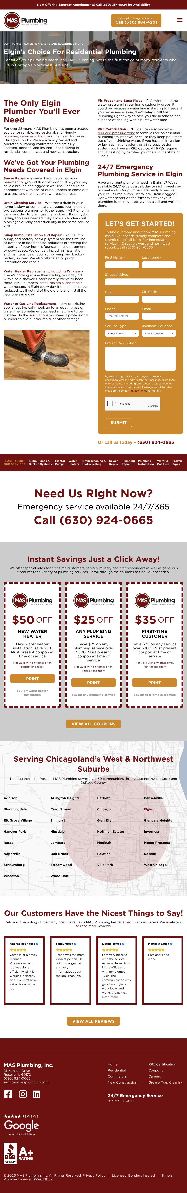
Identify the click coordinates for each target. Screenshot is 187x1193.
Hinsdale (57, 831)
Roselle (150, 854)
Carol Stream (61, 809)
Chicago (104, 809)
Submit (119, 422)
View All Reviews (93, 1021)
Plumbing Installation (146, 462)
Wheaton (11, 876)
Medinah (104, 843)
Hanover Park (15, 831)
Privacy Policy (138, 390)
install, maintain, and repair (60, 283)
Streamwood (61, 865)
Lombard (58, 843)
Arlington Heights (64, 798)
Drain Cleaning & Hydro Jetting (94, 462)
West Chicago (155, 865)
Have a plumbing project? (136, 20)
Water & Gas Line (163, 462)
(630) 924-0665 (139, 247)
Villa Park (105, 865)
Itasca (9, 843)
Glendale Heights (158, 820)
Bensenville (153, 798)
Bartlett (103, 798)
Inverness (152, 831)
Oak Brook (59, 854)
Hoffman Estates (111, 831)
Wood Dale (59, 876)
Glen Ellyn (105, 820)
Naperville (12, 854)
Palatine (103, 854)
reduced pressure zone (116, 133)
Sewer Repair (113, 462)
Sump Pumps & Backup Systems (40, 462)
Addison (10, 798)
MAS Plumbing (25, 20)
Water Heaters (73, 462)
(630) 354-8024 (115, 4)
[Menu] (179, 20)
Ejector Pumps (60, 462)
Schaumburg (14, 865)
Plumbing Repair (128, 462)
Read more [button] (110, 997)
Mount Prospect (157, 843)
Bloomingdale (15, 809)
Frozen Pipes (177, 462)
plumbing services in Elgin (25, 136)
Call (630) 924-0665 (93, 520)
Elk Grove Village (18, 820)
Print (32, 678)
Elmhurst (57, 820)
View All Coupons (93, 724)
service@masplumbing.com (26, 1082)
